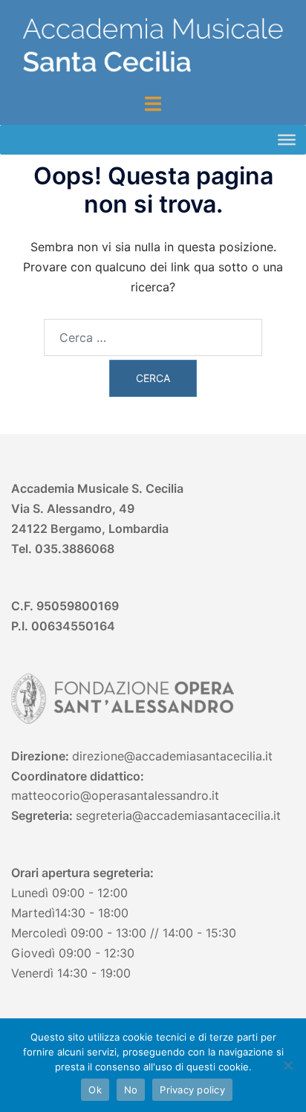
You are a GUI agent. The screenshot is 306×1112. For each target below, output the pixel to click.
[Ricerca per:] (153, 337)
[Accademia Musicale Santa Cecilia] (153, 45)
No (131, 1090)
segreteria (104, 815)
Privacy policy (192, 1090)
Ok (95, 1090)
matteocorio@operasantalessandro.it (115, 795)
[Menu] (287, 140)
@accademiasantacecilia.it (206, 815)
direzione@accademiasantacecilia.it (172, 756)
